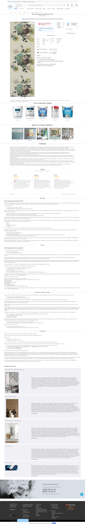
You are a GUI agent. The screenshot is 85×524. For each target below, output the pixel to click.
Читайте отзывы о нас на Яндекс (68, 194)
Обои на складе (38, 8)
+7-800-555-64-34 (18, 5)
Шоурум (37, 514)
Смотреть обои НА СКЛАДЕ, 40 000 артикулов (74, 24)
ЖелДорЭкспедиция (55, 516)
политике (49, 523)
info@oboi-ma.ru (23, 274)
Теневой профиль (60, 8)
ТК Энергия (54, 518)
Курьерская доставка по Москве (57, 513)
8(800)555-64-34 (35, 346)
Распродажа (67, 8)
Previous (10, 113)
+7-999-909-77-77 (18, 6)
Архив (37, 513)
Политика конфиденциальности (41, 510)
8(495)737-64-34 (15, 288)
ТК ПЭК (53, 514)
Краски (53, 8)
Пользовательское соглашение (41, 511)
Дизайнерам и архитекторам (41, 509)
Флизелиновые (59, 38)
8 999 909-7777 (13, 507)
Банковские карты (55, 505)
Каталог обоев (30, 8)
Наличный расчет (55, 506)
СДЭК (53, 515)
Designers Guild (45, 39)
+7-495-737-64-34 (18, 4)
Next (74, 113)
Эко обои (40, 30)
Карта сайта (38, 515)
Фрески (44, 8)
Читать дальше (34, 387)
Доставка (37, 505)
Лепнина (49, 8)
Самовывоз (54, 511)
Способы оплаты (55, 504)
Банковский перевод (55, 507)
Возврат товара (39, 507)
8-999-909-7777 (15, 346)
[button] (22, 98)
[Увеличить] (22, 96)
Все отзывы (12, 194)
